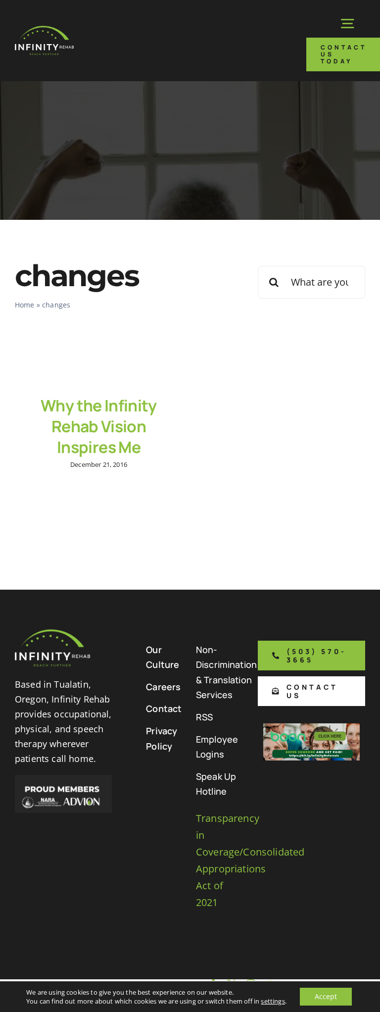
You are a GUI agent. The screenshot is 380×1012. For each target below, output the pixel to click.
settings (273, 1001)
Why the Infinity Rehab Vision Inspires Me (99, 426)
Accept (326, 996)
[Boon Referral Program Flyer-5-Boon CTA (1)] (311, 728)
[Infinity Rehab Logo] (44, 30)
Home (25, 304)
